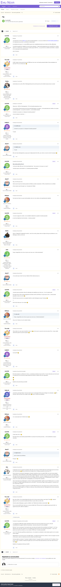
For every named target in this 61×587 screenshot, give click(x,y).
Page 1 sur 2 (15, 31)
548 (7, 46)
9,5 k (7, 71)
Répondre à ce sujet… (12, 564)
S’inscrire (57, 2)
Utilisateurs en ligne (14, 9)
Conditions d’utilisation (18, 585)
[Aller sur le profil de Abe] (7, 471)
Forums (2, 9)
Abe (7, 467)
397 (7, 205)
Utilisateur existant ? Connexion (46, 2)
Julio (7, 249)
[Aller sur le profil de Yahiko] (7, 85)
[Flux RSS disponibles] (59, 574)
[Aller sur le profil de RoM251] (7, 126)
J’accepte (56, 584)
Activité (9, 6)
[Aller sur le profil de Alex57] (7, 148)
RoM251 (7, 122)
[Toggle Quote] (14, 125)
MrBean (7, 195)
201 (7, 477)
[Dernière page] (10, 31)
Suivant (7, 31)
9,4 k (7, 402)
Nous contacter (28, 577)
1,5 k (7, 241)
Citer (16, 54)
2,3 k (7, 260)
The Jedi (7, 59)
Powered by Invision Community (30, 580)
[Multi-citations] (13, 55)
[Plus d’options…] (58, 36)
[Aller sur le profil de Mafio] (7, 235)
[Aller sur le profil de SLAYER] (3, 21)
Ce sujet (54, 6)
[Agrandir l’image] (26, 63)
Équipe (7, 9)
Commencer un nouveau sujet (39, 26)
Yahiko (7, 81)
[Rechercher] (58, 6)
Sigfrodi (7, 390)
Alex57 (7, 143)
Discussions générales (18, 21)
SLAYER (8, 20)
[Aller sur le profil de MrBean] (7, 199)
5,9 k (7, 91)
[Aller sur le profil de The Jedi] (7, 64)
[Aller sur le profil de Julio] (7, 254)
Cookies (34, 577)
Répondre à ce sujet (53, 26)
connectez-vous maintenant (40, 558)
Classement (22, 9)
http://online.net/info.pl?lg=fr (18, 164)
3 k (7, 154)
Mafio (6, 230)
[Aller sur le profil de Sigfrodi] (7, 394)
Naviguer (4, 6)
